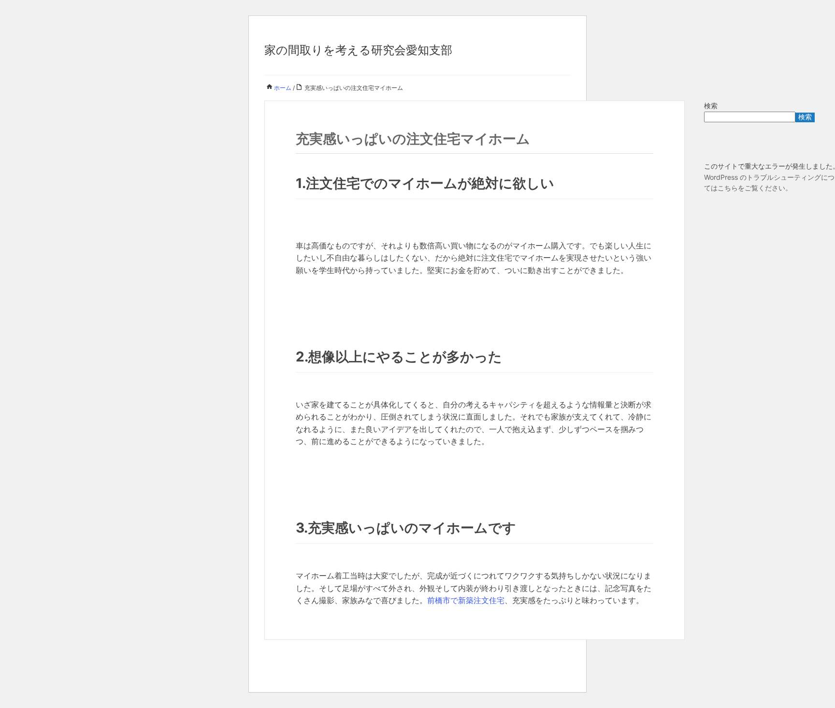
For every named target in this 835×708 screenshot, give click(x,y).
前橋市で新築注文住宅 (465, 600)
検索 (711, 105)
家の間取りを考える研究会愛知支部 (358, 50)
